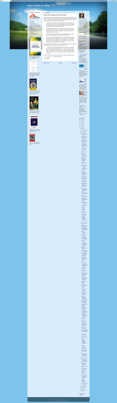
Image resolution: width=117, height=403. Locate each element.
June (82, 390)
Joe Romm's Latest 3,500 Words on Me (84, 193)
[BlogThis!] (45, 58)
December (83, 129)
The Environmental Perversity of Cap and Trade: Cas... (84, 354)
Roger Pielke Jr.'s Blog (38, 6)
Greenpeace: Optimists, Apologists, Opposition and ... (84, 218)
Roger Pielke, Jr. (50, 56)
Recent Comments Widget (82, 38)
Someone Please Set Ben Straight (84, 372)
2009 (81, 128)
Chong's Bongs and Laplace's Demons (84, 308)
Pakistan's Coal (83, 152)
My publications (32, 28)
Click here (81, 395)
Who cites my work (33, 29)
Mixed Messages (84, 176)
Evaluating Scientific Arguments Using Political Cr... (84, 342)
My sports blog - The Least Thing (35, 25)
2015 (81, 119)
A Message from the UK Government (83, 290)
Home (60, 62)
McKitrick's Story (84, 374)
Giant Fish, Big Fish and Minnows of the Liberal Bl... (84, 229)
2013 (81, 122)
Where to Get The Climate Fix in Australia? (82, 44)
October (82, 132)
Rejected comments (33, 31)
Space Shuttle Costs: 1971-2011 (85, 81)
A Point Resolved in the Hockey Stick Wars (84, 178)
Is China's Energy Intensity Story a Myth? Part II (84, 311)
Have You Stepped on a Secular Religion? (84, 166)
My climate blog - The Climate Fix (35, 26)
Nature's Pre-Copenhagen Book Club (83, 363)
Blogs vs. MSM (83, 150)
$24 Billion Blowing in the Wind (84, 248)
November (83, 131)
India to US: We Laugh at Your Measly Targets (84, 360)
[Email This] (44, 58)
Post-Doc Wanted (84, 221)
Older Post (73, 62)
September (83, 386)
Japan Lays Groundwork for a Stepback (84, 202)
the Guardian (68, 19)
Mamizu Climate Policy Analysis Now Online (84, 301)
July (82, 389)
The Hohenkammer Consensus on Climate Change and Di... (84, 189)
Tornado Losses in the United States (84, 169)
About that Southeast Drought (83, 381)
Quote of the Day (84, 336)
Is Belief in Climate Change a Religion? (84, 305)
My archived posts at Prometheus (35, 30)
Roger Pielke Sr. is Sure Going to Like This (84, 141)
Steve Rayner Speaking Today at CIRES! (84, 199)
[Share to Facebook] (47, 58)
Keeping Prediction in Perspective (83, 154)
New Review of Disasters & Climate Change (82, 106)
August (82, 387)
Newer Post (46, 62)
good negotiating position (69, 17)
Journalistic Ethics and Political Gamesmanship (84, 238)
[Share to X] (46, 58)
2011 (81, 125)
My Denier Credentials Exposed (83, 232)
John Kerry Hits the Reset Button (83, 282)
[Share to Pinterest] (48, 58)
